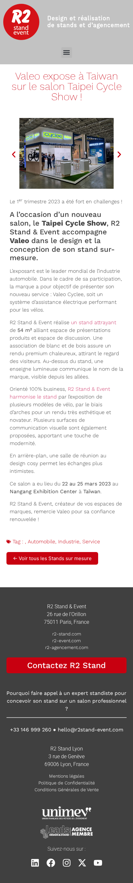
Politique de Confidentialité (66, 782)
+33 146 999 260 (30, 730)
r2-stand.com (66, 633)
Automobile (41, 541)
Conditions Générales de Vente (67, 789)
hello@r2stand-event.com (90, 730)
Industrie (68, 541)
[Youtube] (98, 863)
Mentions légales (66, 776)
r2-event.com (66, 640)
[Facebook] (51, 863)
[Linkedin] (35, 863)
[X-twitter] (82, 863)
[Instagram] (67, 863)
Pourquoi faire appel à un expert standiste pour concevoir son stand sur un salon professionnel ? (66, 701)
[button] (66, 52)
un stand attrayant (93, 322)
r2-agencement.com (66, 647)
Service (91, 541)
